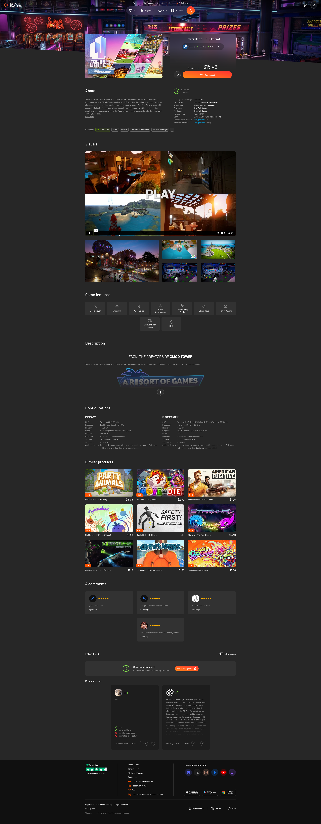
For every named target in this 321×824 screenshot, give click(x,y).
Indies (212, 117)
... (172, 130)
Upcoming (161, 3)
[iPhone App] (192, 792)
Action (197, 117)
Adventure (204, 117)
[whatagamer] (170, 692)
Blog (170, 3)
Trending (136, 3)
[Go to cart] (305, 5)
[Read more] (186, 717)
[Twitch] (232, 772)
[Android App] (210, 792)
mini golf (124, 130)
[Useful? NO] (152, 743)
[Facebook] (214, 772)
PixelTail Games (200, 108)
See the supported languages (206, 102)
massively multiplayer (160, 130)
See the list (198, 99)
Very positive (199, 119)
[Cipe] (195, 598)
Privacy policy (133, 769)
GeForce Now (104, 130)
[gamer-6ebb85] (144, 598)
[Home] (12, 5)
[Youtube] (223, 772)
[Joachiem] (144, 625)
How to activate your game (205, 105)
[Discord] (188, 772)
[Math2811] (118, 692)
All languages (230, 654)
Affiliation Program (135, 773)
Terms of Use (133, 765)
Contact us (132, 777)
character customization (140, 130)
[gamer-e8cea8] (93, 598)
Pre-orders (148, 3)
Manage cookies (91, 809)
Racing (218, 117)
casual (115, 130)
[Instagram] (206, 772)
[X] (197, 772)
